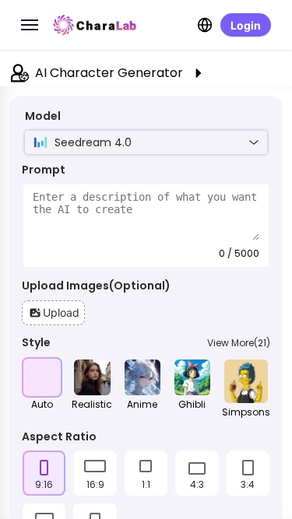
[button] (53, 312)
